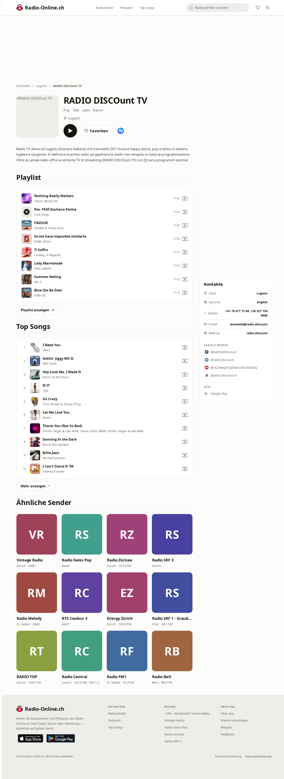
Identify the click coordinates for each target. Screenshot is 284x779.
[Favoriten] (257, 7)
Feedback (227, 734)
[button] (36, 534)
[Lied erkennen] (120, 131)
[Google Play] (60, 738)
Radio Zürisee (119, 560)
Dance (98, 110)
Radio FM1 (116, 676)
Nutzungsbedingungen (258, 756)
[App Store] (30, 738)
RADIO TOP (27, 676)
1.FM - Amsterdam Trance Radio (187, 713)
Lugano (41, 86)
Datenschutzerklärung (228, 756)
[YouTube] (184, 198)
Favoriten (99, 130)
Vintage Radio (30, 560)
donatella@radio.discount (249, 324)
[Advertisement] (144, 49)
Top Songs (147, 8)
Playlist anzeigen (35, 310)
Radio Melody (29, 618)
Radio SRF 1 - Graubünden (172, 618)
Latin (86, 110)
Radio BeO (161, 676)
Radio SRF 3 (162, 560)
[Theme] (267, 7)
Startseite (23, 86)
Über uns (227, 713)
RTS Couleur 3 (74, 618)
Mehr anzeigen (33, 486)
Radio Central (74, 676)
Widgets (226, 727)
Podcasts (126, 8)
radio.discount (257, 333)
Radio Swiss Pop (76, 560)
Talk (76, 110)
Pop (67, 110)
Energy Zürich (120, 618)
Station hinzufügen (234, 720)
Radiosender (105, 8)
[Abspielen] (70, 131)
